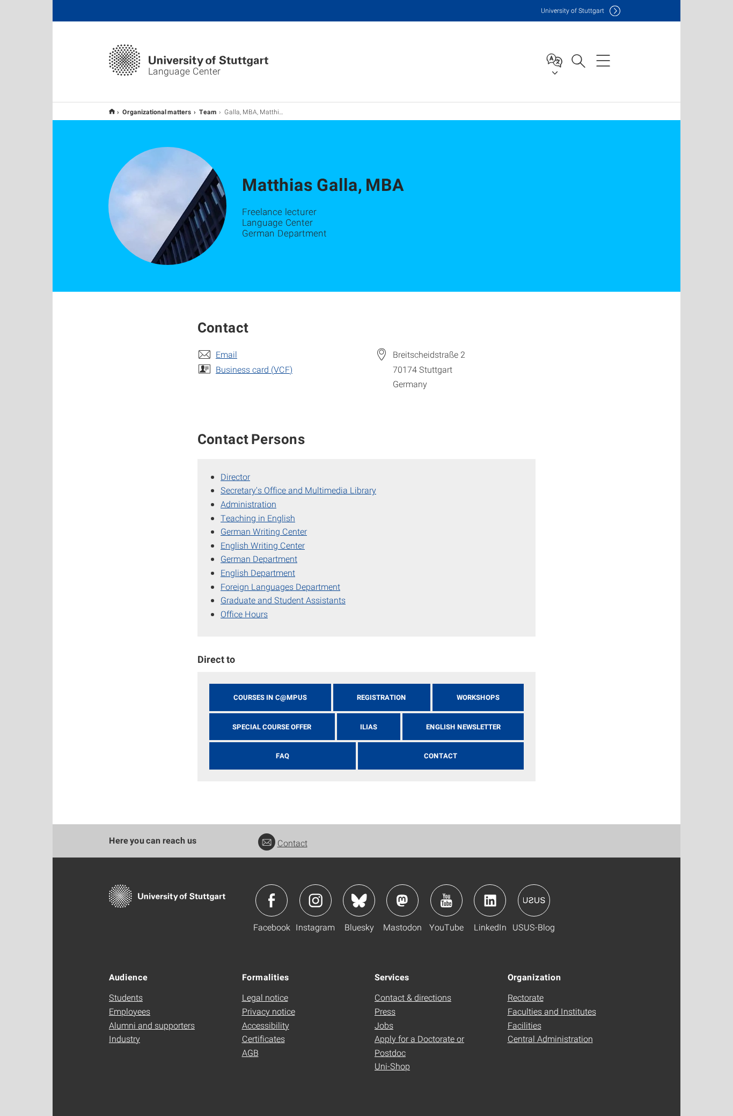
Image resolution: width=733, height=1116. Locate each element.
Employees (129, 1011)
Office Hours (244, 613)
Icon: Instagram (315, 900)
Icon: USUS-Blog (534, 900)
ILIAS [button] (368, 726)
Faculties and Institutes (552, 1011)
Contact (292, 842)
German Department (259, 558)
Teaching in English (258, 517)
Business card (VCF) (254, 369)
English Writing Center (263, 545)
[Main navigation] (603, 60)
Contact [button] (440, 755)
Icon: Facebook (271, 900)
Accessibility (265, 1025)
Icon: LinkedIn (490, 900)
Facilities (524, 1025)
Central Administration (550, 1038)
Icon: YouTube (446, 900)
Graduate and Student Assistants (283, 599)
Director (235, 476)
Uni (572, 10)
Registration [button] (381, 697)
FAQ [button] (282, 755)
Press (385, 1011)
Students (126, 997)
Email (226, 354)
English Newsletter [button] (463, 726)
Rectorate (526, 997)
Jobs (384, 1025)
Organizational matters (157, 111)
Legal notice (265, 997)
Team (208, 111)
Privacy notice (268, 1011)
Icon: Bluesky (359, 900)
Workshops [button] (478, 697)
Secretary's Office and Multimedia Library (298, 490)
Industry (124, 1038)
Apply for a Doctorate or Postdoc (419, 1045)
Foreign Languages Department (280, 586)
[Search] (578, 60)
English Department (258, 572)
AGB (250, 1052)
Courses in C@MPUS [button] (270, 697)
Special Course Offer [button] (271, 726)
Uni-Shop (392, 1065)
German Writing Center (264, 531)
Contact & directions (413, 997)
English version (112, 111)
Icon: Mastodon (402, 900)
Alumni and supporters (152, 1025)
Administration (248, 503)
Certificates (263, 1038)
